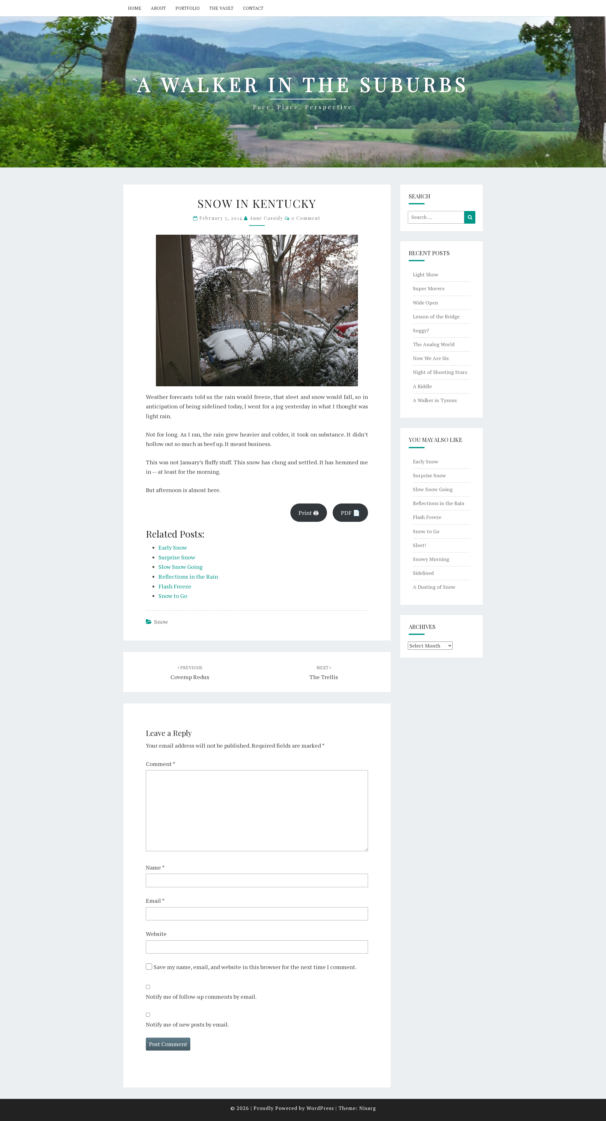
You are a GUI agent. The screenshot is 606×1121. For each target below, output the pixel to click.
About (158, 8)
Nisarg (367, 1108)
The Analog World (433, 344)
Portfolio (187, 8)
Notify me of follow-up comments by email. (201, 996)
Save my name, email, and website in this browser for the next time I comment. (255, 967)
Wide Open (425, 302)
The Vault (221, 8)
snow (161, 621)
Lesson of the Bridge (436, 316)
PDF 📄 (350, 512)
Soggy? (421, 330)
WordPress (320, 1108)
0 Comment (305, 218)
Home (134, 8)
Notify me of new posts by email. (187, 1024)
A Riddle (422, 386)
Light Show (425, 274)
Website (156, 933)
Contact (253, 8)
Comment (160, 764)
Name (155, 867)
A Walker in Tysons (435, 400)
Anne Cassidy (266, 218)
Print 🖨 (309, 512)
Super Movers (428, 288)
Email (155, 900)
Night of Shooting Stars (440, 372)
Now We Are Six (431, 358)
